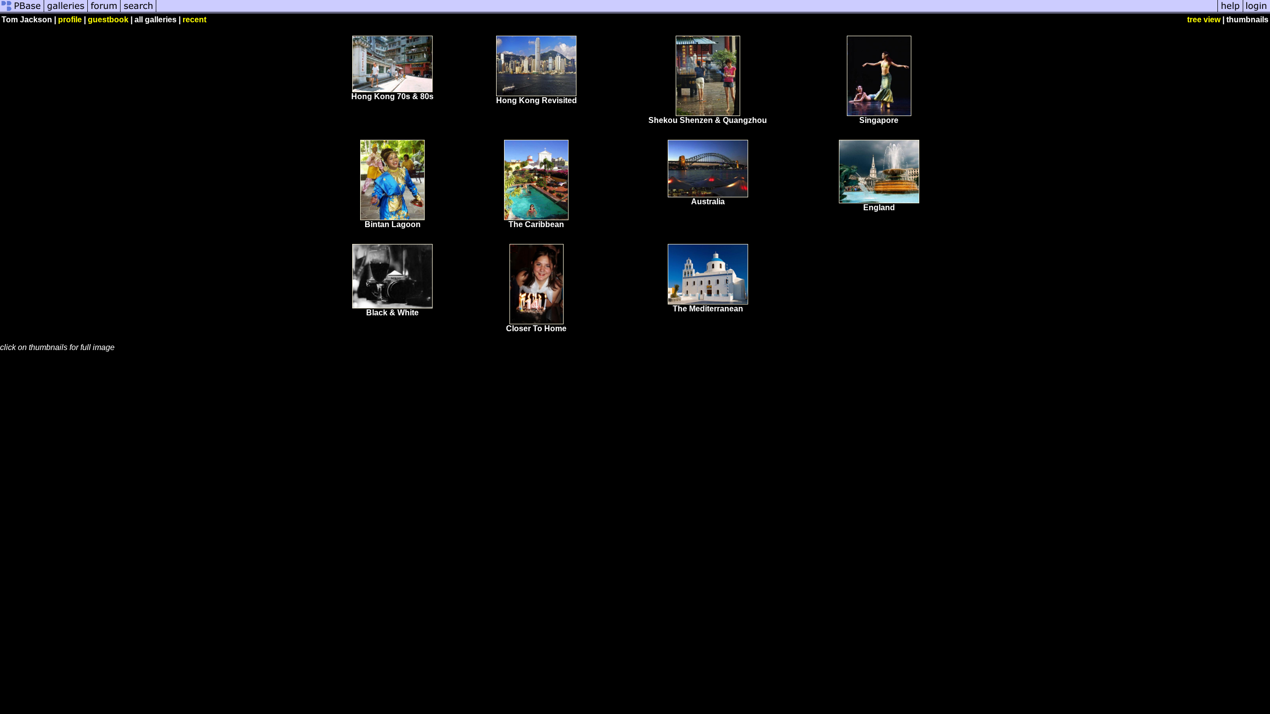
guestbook (108, 19)
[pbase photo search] (138, 11)
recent (194, 19)
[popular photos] (686, 11)
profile (70, 19)
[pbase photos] (22, 11)
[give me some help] (1230, 11)
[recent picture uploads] (66, 11)
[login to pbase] (1256, 11)
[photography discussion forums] (104, 11)
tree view (1203, 19)
